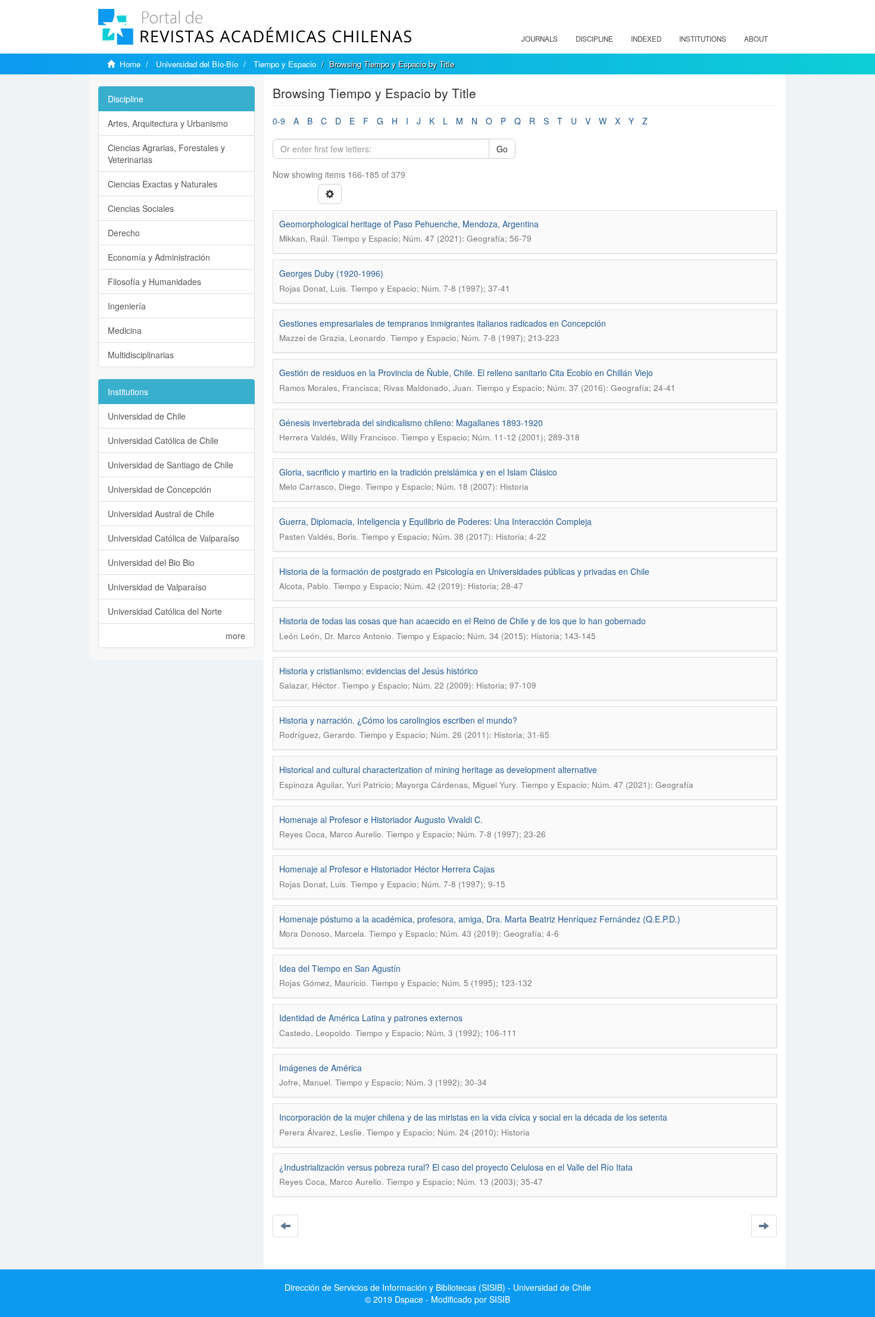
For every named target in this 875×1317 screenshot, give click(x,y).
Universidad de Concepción (159, 489)
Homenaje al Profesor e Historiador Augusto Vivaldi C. (381, 819)
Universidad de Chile (147, 416)
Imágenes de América (320, 1068)
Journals (539, 38)
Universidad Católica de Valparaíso (173, 538)
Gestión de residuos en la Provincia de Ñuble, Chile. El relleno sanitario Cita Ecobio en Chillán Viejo (466, 372)
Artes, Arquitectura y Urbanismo (168, 123)
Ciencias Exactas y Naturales (162, 184)
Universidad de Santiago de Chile (170, 465)
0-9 (279, 121)
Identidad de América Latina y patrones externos (370, 1018)
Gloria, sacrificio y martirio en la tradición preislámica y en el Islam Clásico (418, 472)
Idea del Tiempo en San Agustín (340, 968)
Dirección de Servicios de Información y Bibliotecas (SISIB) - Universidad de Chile (438, 1287)
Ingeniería (127, 306)
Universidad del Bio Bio (151, 562)
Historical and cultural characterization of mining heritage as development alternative (438, 769)
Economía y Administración (159, 257)
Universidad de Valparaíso (157, 587)
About (756, 38)
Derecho (124, 233)
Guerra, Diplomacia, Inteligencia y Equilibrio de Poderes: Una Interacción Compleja (435, 521)
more (235, 636)
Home (130, 64)
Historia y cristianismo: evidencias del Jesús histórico (378, 671)
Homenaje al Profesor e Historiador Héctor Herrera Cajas (387, 869)
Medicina (125, 330)
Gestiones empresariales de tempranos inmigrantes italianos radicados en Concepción (442, 323)
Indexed (646, 38)
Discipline (594, 38)
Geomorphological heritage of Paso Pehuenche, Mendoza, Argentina (409, 224)
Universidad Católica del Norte (165, 611)
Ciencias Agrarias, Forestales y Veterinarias (166, 153)
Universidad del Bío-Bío (197, 64)
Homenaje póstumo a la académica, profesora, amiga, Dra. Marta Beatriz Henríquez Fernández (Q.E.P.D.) (479, 919)
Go (502, 149)
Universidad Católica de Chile (163, 440)
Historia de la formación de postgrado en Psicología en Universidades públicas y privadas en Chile (464, 571)
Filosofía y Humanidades (154, 281)
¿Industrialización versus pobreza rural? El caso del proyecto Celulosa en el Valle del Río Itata (456, 1167)
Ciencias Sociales (141, 208)
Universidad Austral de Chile (161, 514)
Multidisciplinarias (141, 355)
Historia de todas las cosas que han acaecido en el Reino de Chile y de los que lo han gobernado (462, 621)
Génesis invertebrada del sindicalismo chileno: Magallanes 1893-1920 (411, 422)
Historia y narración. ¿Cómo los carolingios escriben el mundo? (398, 720)
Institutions (702, 38)
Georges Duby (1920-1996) (331, 273)
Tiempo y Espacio (285, 64)
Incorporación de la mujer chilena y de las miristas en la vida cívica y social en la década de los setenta (473, 1117)
